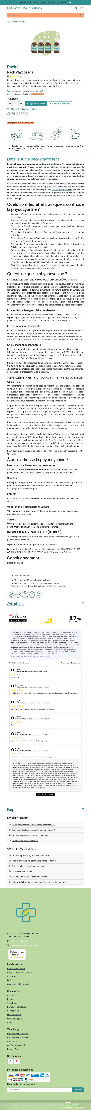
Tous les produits (17, 21)
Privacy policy (75, 1105)
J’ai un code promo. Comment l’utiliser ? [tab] (30, 877)
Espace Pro (12, 1049)
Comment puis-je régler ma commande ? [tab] (30, 855)
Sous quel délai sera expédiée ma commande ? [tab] (33, 830)
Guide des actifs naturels (18, 984)
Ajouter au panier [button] (37, 103)
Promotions (29, 123)
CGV (9, 1022)
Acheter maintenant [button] (61, 103)
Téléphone (12, 1003)
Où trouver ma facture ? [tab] (23, 871)
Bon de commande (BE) (18, 1037)
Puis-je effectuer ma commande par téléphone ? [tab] (34, 861)
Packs (12, 66)
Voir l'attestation (18, 620)
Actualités (11, 976)
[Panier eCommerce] (76, 8)
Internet (10, 999)
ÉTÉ (70, 2)
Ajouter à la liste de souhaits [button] (23, 109)
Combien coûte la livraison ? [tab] (25, 840)
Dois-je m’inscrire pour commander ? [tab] (29, 866)
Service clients (14, 1011)
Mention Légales (15, 1018)
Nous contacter (14, 1014)
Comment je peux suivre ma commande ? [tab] (31, 835)
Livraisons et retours (16, 1007)
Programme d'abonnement (19, 972)
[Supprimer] (10, 103)
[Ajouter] (21, 103)
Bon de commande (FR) (18, 1033)
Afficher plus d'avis (45, 794)
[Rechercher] (81, 15)
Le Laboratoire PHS (16, 968)
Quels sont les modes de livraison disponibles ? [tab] (33, 825)
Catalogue (12, 1041)
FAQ (9, 980)
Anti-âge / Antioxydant (15, 123)
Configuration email (16, 1045)
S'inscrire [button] (77, 1090)
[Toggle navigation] (81, 8)
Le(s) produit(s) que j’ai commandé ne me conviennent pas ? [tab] (39, 882)
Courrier (11, 995)
